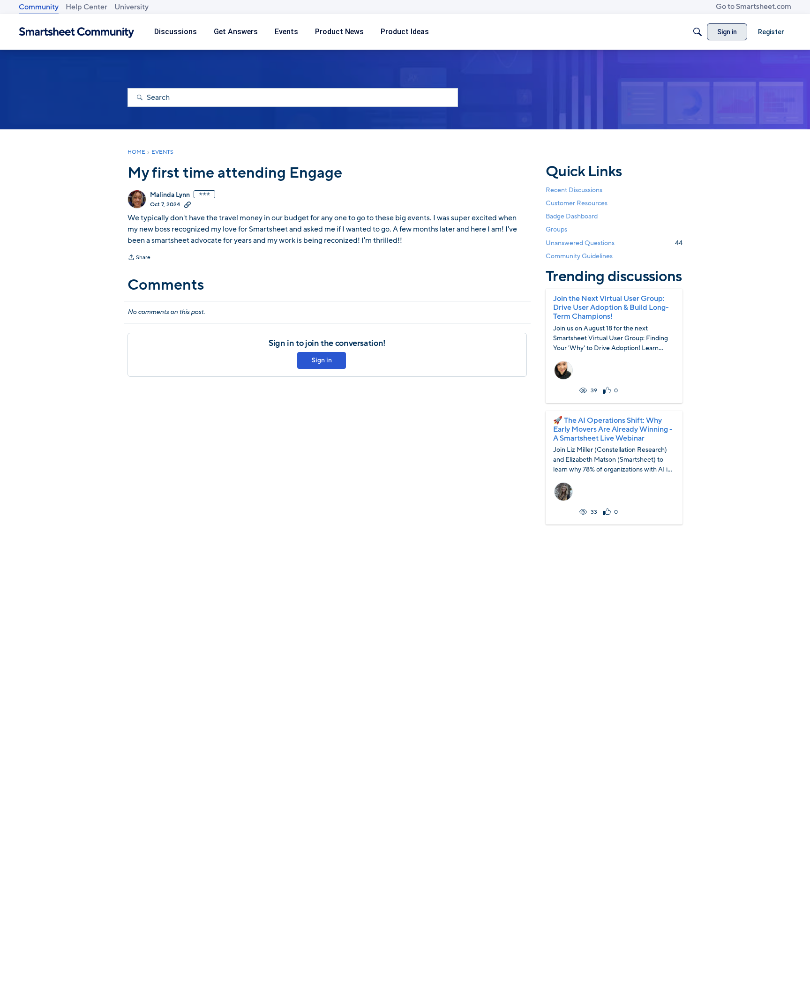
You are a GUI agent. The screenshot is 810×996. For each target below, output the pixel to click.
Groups (556, 229)
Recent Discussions (574, 190)
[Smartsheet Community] (77, 32)
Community (39, 7)
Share (139, 258)
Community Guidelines (579, 256)
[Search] (697, 31)
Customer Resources (577, 203)
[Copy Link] (187, 204)
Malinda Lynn (170, 195)
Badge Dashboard (572, 216)
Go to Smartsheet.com (753, 6)
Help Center (86, 7)
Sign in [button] (322, 360)
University (131, 7)
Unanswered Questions (614, 243)
